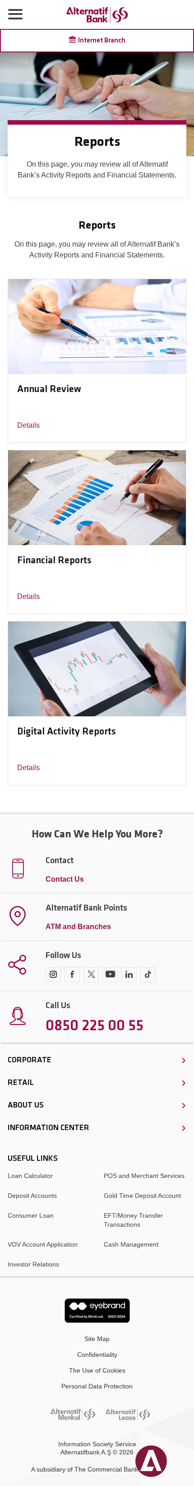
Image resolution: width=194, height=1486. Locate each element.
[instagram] (53, 974)
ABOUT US (26, 1106)
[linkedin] (129, 974)
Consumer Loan (31, 1215)
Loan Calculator (30, 1175)
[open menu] (15, 14)
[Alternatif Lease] (128, 1414)
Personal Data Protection (97, 1386)
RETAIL (21, 1083)
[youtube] (110, 974)
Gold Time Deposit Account (142, 1195)
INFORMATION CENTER (48, 1128)
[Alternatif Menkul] (73, 1414)
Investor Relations (33, 1264)
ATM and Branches (78, 926)
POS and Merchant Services (144, 1175)
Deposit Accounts (32, 1195)
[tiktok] (148, 974)
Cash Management (131, 1244)
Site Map (97, 1338)
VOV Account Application (43, 1244)
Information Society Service (97, 1444)
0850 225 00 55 (94, 1026)
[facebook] (72, 974)
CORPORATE (29, 1060)
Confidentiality (97, 1354)
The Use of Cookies (97, 1370)
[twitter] (91, 974)
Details (28, 425)
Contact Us (65, 879)
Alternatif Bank (97, 15)
